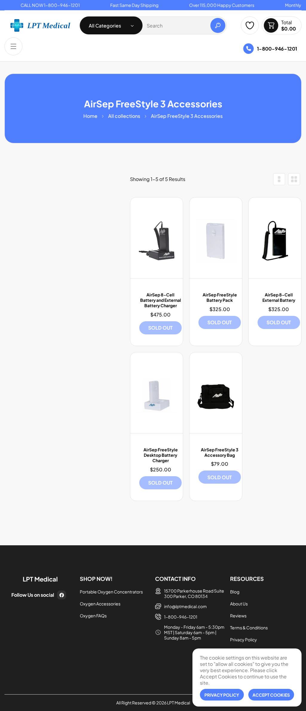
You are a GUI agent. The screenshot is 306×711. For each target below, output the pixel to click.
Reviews (238, 615)
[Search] (217, 25)
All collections (124, 116)
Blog (234, 591)
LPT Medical (178, 702)
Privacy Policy (243, 639)
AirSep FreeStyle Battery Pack (220, 297)
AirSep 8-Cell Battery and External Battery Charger (160, 300)
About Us (239, 603)
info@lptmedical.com (185, 606)
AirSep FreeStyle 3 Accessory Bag (219, 452)
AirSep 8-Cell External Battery (278, 297)
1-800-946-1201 (277, 48)
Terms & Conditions (249, 627)
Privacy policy (221, 695)
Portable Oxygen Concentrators (111, 591)
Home (90, 116)
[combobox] (153, 25)
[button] (13, 46)
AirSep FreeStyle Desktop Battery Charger (160, 455)
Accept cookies (271, 695)
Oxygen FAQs (93, 615)
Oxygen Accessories (100, 603)
